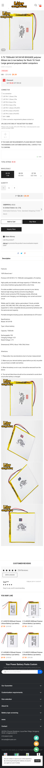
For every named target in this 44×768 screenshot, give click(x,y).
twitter (21, 253)
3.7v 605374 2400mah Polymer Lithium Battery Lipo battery (32, 653)
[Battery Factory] (27, 754)
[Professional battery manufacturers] (5, 754)
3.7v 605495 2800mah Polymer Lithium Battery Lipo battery (32, 622)
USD (2, 75)
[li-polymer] (38, 754)
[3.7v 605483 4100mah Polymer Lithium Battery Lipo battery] (11, 640)
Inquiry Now (11, 229)
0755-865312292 (7, 736)
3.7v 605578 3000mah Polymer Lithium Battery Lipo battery (11, 622)
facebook (18, 253)
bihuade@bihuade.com (9, 740)
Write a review (10, 575)
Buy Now (32, 222)
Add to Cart (11, 222)
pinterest (25, 253)
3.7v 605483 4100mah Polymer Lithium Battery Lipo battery (11, 653)
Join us (5, 243)
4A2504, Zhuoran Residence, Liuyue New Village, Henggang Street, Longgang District (20, 732)
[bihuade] (16, 754)
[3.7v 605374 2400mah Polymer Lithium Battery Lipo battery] (32, 640)
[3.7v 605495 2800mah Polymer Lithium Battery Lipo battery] (32, 609)
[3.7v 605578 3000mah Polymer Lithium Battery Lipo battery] (11, 609)
